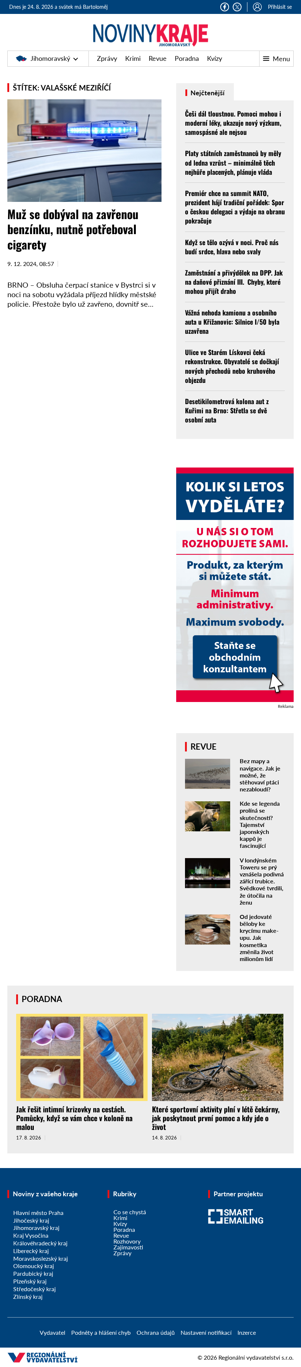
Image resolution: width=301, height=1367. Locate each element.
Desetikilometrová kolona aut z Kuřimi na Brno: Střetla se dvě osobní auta (227, 410)
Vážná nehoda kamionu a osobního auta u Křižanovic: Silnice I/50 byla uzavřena (232, 322)
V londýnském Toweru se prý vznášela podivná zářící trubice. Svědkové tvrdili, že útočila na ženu (262, 881)
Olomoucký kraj (33, 1265)
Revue (158, 58)
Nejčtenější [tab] (207, 93)
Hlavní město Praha (38, 1212)
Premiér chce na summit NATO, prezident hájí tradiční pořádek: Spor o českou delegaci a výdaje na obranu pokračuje (235, 207)
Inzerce (246, 1332)
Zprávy (107, 58)
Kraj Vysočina (30, 1235)
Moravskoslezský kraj (40, 1258)
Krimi (133, 58)
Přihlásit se (280, 7)
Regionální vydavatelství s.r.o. (256, 1357)
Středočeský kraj (34, 1288)
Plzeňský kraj (30, 1281)
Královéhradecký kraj (40, 1242)
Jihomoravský (50, 58)
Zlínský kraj (28, 1296)
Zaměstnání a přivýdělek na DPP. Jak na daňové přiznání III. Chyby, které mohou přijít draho (234, 282)
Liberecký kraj (31, 1250)
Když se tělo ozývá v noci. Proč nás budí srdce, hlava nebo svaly (232, 246)
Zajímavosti (128, 1247)
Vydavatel (52, 1332)
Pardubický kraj (33, 1273)
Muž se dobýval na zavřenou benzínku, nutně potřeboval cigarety (72, 229)
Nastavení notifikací (206, 1332)
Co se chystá (129, 1211)
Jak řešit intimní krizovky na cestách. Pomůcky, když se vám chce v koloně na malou (74, 1118)
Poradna (187, 58)
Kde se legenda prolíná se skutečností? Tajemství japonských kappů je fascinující (260, 824)
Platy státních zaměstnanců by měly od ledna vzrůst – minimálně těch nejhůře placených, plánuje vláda (233, 162)
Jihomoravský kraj (36, 1227)
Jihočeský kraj (31, 1220)
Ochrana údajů (156, 1332)
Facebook (224, 7)
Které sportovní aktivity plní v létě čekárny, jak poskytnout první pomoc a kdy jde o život (216, 1118)
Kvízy (214, 58)
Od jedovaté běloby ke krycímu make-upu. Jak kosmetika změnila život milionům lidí (259, 937)
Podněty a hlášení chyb (101, 1332)
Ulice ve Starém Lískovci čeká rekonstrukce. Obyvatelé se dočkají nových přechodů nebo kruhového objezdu (232, 366)
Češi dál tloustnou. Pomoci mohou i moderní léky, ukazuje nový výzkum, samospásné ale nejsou (233, 123)
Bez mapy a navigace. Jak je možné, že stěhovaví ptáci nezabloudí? (260, 775)
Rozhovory (127, 1241)
